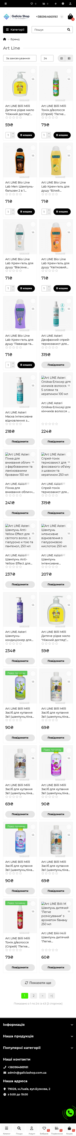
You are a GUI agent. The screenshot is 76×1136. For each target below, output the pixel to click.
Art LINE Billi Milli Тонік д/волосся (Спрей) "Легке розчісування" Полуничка (17, 942)
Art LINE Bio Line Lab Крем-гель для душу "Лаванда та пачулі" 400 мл (19, 340)
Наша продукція (18, 1036)
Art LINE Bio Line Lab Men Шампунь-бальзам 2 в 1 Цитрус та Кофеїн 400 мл (19, 187)
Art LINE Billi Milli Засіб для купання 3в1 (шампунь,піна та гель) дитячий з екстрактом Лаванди (19, 789)
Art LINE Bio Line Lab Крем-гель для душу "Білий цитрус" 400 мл (55, 187)
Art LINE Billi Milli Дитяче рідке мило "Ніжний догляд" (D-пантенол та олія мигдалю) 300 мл (55, 636)
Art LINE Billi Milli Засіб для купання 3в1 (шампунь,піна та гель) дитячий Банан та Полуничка (55, 713)
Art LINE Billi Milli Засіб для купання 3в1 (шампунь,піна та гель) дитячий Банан (19, 713)
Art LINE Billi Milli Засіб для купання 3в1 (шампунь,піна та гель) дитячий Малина (55, 789)
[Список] (69, 58)
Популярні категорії (22, 1048)
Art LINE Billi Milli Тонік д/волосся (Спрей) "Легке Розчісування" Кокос (53, 110)
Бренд (15, 39)
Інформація (14, 1025)
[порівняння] (33, 79)
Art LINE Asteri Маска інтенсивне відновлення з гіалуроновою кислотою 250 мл (19, 417)
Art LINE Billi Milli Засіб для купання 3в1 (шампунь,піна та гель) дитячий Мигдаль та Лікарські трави (55, 866)
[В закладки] (33, 71)
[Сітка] (61, 58)
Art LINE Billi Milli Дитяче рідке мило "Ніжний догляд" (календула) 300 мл (19, 110)
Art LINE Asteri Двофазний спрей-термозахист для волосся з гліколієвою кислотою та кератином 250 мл (55, 340)
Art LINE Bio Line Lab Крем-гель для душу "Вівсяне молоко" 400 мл (19, 263)
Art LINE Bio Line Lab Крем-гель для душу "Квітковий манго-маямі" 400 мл (55, 263)
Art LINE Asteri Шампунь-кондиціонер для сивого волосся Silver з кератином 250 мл (19, 636)
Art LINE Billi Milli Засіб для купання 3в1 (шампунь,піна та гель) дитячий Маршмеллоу (19, 866)
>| (51, 996)
